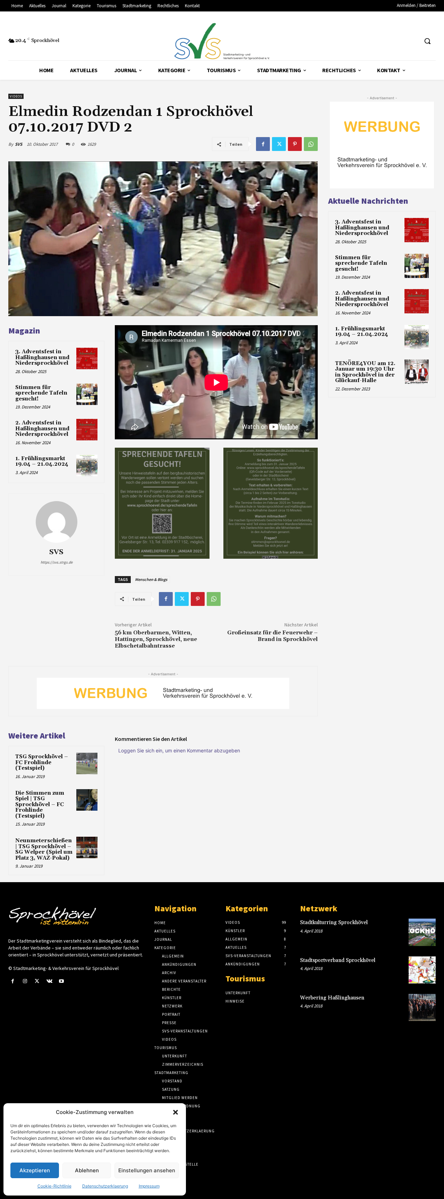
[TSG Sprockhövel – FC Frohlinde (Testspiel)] (87, 763)
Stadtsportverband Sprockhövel (337, 960)
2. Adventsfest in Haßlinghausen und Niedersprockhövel (42, 429)
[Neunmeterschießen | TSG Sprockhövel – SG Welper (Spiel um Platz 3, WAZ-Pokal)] (87, 847)
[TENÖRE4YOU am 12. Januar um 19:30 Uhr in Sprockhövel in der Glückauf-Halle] (416, 372)
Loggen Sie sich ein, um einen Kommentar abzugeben (179, 750)
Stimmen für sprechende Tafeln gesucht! (41, 393)
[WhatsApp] (311, 144)
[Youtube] (61, 981)
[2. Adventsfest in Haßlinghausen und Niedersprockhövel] (87, 429)
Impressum (149, 1186)
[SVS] (56, 522)
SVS (18, 144)
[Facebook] (263, 144)
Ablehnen (87, 1170)
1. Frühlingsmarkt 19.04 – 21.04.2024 (41, 461)
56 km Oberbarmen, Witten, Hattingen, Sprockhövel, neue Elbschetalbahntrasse (156, 639)
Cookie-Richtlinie (54, 1186)
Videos (16, 96)
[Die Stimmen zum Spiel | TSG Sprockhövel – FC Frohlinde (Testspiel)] (87, 800)
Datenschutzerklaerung (105, 1186)
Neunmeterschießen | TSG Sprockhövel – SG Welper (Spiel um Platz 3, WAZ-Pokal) (43, 849)
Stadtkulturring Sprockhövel (334, 922)
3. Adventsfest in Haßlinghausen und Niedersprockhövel (42, 357)
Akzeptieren (34, 1170)
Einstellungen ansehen (146, 1170)
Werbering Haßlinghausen (332, 998)
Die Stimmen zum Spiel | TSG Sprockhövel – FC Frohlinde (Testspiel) (39, 804)
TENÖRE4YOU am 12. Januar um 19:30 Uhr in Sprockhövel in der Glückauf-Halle (365, 372)
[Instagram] (24, 981)
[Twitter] (279, 144)
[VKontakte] (49, 981)
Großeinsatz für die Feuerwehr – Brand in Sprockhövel (272, 636)
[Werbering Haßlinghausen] (422, 1007)
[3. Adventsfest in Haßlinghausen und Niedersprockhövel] (87, 358)
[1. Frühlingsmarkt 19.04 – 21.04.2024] (87, 465)
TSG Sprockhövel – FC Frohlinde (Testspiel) (41, 762)
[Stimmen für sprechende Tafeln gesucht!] (87, 394)
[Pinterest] (295, 144)
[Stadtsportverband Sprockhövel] (422, 969)
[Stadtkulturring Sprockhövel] (422, 932)
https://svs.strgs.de (56, 562)
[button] (175, 1112)
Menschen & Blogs (151, 579)
